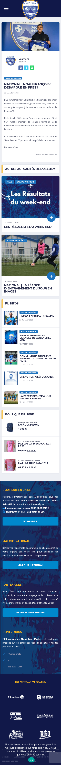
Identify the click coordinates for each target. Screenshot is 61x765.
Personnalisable (32, 441)
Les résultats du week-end (28, 227)
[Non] (56, 752)
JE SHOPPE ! (30, 521)
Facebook (14, 654)
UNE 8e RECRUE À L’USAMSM (37, 316)
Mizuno (33, 422)
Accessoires (23, 422)
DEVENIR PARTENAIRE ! (30, 612)
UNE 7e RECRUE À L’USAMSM (37, 376)
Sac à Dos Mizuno (28, 425)
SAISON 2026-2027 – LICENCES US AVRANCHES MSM (35, 338)
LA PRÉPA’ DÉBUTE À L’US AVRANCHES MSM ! (35, 397)
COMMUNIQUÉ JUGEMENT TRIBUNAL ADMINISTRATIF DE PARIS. (37, 358)
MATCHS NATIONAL (30, 565)
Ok (31, 760)
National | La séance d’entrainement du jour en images (28, 288)
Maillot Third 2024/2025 (33, 463)
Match (21, 441)
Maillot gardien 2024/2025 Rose (34, 444)
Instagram (15, 666)
